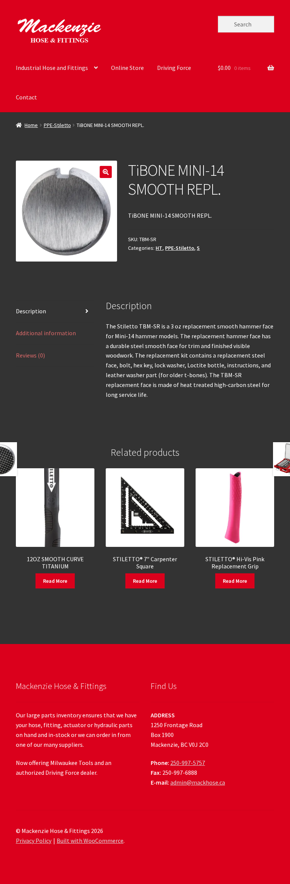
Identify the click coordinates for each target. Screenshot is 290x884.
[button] (106, 172)
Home (31, 125)
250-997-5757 (187, 762)
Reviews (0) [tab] (30, 355)
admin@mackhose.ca (197, 782)
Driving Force (174, 67)
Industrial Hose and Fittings (52, 67)
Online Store (127, 67)
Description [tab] (31, 311)
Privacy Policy (33, 840)
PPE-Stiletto (57, 125)
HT (159, 248)
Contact (26, 97)
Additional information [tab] (46, 333)
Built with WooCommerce (90, 840)
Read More (55, 580)
